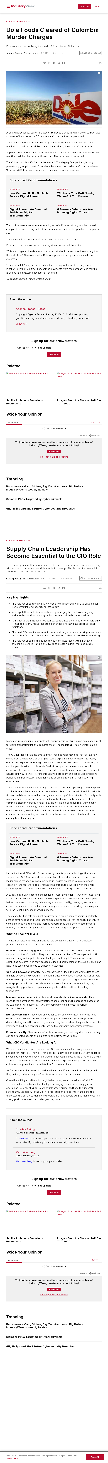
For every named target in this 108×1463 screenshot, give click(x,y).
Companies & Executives (18, 22)
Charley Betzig (14, 578)
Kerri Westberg (31, 578)
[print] (100, 63)
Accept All (95, 1457)
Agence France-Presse (18, 53)
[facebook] (44, 63)
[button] (8, 7)
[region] (54, 429)
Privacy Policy (12, 1458)
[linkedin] (49, 63)
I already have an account (54, 456)
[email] (63, 63)
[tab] (14, 422)
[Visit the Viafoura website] (94, 435)
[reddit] (58, 63)
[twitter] (54, 63)
